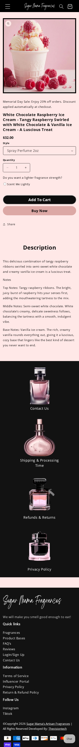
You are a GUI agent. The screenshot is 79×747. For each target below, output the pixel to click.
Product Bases (14, 638)
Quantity (9, 160)
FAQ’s (7, 643)
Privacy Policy (39, 569)
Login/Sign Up (14, 655)
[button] (7, 6)
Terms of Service (16, 676)
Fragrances (11, 633)
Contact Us (39, 408)
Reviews (9, 649)
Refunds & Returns (39, 517)
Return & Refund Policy (21, 692)
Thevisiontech (58, 729)
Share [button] (11, 224)
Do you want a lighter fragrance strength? (32, 177)
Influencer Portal (16, 681)
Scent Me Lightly (18, 184)
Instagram (11, 708)
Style (6, 143)
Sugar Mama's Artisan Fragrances (48, 724)
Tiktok (7, 714)
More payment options (39, 210)
